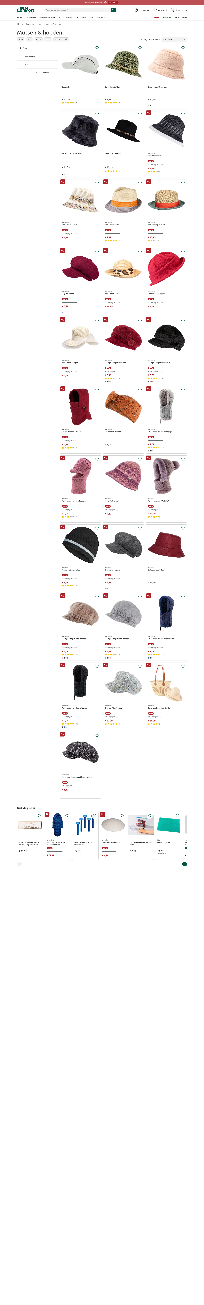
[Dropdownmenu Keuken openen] (24, 18)
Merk (20, 39)
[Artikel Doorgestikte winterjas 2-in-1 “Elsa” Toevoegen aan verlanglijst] (67, 816)
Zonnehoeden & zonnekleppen (37, 72)
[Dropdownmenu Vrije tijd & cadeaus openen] (106, 18)
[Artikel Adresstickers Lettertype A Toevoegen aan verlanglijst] (39, 816)
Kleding (69, 17)
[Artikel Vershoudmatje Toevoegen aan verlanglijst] (177, 816)
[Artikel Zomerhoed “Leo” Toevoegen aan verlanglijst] (140, 252)
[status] (77, 10)
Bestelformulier (181, 17)
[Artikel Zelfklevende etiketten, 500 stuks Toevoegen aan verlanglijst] (150, 816)
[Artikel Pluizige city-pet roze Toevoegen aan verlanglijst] (140, 321)
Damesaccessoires (34, 24)
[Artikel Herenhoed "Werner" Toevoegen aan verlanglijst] (140, 114)
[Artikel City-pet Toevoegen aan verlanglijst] (97, 252)
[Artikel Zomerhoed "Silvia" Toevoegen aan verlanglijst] (140, 183)
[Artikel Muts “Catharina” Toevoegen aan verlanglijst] (140, 459)
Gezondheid (81, 17)
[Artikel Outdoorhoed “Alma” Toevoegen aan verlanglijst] (183, 528)
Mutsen (28, 64)
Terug (25, 48)
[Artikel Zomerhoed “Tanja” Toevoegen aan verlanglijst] (97, 183)
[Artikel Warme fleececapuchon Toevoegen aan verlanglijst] (97, 390)
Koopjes (156, 17)
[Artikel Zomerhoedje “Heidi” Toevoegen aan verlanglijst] (183, 183)
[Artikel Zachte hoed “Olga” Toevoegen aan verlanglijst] (183, 48)
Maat (48, 39)
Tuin (61, 17)
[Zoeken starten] (113, 10)
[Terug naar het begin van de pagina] (201, 1288)
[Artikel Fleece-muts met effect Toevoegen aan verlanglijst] (97, 528)
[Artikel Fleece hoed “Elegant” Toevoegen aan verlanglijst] (183, 252)
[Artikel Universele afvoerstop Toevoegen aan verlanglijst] (122, 816)
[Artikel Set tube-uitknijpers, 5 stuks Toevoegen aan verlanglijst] (95, 816)
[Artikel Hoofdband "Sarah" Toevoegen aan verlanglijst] (140, 390)
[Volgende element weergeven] (184, 864)
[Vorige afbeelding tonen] (63, 64)
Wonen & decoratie (47, 17)
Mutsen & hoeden (54, 24)
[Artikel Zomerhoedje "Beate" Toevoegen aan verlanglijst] (140, 48)
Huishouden (31, 17)
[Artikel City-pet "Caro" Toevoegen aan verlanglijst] (140, 667)
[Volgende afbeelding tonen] (98, 64)
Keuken (20, 17)
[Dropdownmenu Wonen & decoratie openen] (56, 18)
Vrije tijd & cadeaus (97, 17)
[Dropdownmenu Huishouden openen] (37, 18)
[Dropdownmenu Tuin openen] (63, 18)
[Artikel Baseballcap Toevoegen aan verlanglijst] (97, 48)
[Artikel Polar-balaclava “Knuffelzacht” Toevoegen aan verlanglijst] (97, 459)
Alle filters (59, 39)
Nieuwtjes (167, 17)
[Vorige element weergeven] (19, 864)
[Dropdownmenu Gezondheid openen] (87, 18)
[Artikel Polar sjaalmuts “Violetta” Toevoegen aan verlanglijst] (183, 459)
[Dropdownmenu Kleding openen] (73, 18)
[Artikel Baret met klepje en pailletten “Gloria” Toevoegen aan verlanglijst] (97, 736)
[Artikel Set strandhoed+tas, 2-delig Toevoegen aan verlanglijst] (183, 667)
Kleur (38, 39)
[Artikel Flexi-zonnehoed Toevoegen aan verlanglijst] (183, 114)
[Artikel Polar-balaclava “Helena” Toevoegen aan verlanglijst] (183, 390)
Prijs (30, 39)
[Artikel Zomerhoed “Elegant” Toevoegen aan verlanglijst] (97, 321)
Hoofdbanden (30, 56)
